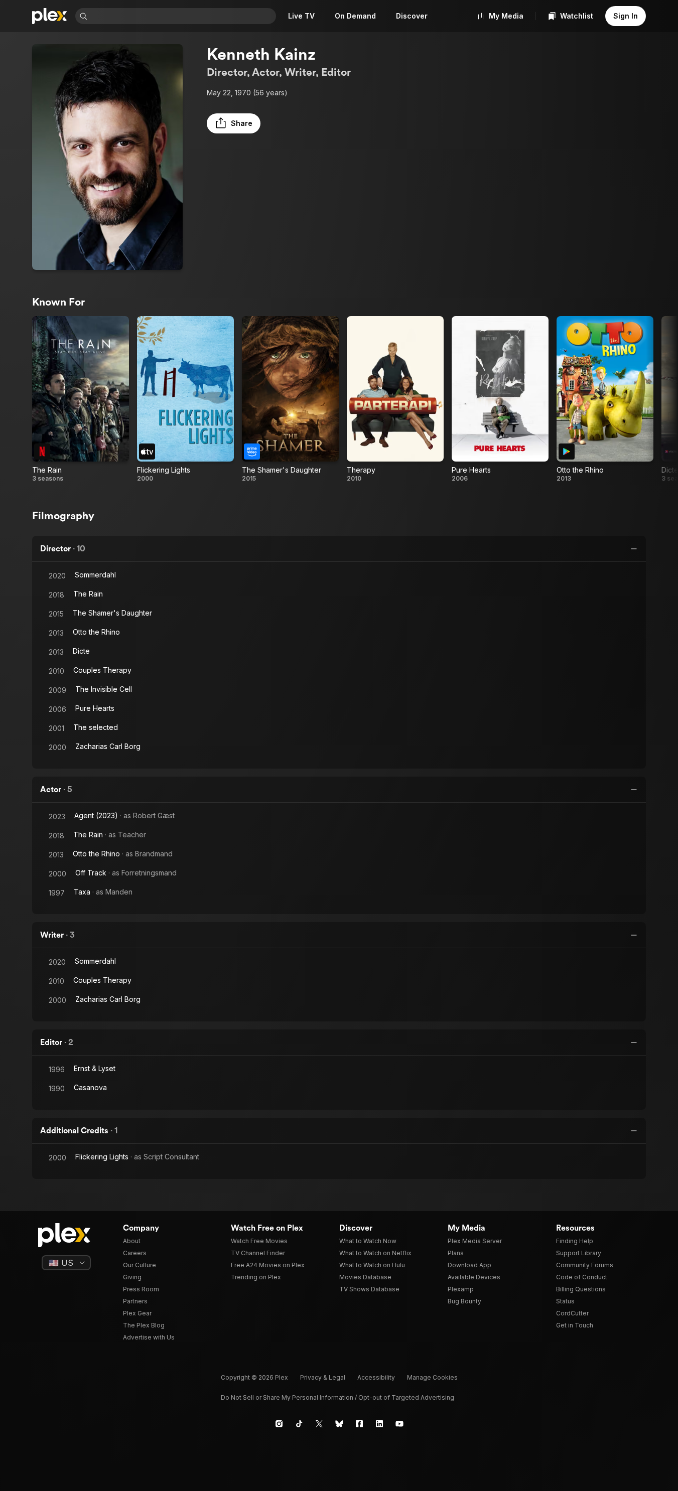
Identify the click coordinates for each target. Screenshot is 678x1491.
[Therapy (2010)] (395, 399)
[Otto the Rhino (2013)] (605, 399)
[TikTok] (299, 1424)
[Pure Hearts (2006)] (500, 399)
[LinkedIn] (379, 1424)
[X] (319, 1424)
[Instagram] (279, 1424)
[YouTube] (399, 1424)
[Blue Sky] (339, 1424)
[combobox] (182, 16)
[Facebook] (359, 1424)
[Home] (49, 16)
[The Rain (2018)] (80, 399)
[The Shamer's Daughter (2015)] (290, 399)
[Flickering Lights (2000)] (185, 399)
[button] (233, 123)
